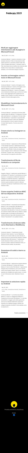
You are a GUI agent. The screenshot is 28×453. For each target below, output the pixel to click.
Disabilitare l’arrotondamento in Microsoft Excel (14, 104)
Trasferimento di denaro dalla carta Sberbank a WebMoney (13, 224)
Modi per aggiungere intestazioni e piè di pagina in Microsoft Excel (13, 50)
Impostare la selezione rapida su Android (13, 283)
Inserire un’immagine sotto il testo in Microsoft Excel (12, 77)
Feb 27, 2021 (5, 55)
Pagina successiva (20, 313)
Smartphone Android (13, 138)
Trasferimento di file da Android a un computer (10, 161)
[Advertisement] (14, 31)
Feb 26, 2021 (5, 81)
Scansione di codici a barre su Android (13, 251)
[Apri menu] (26, 4)
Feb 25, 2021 (5, 228)
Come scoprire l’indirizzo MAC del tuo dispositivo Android (13, 193)
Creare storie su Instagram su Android (13, 132)
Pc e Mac (12, 55)
